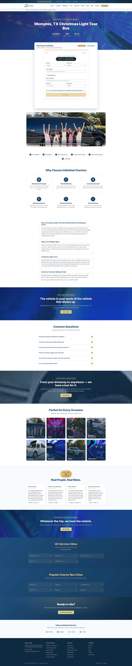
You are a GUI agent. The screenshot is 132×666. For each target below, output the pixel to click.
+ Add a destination (51, 75)
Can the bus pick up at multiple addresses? (65, 342)
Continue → (66, 94)
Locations (58, 5)
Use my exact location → (66, 549)
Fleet (52, 5)
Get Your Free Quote (66, 612)
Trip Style (48, 63)
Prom (71, 5)
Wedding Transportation (51, 645)
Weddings (65, 5)
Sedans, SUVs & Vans (72, 650)
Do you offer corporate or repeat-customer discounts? (65, 358)
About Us (90, 645)
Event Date (48, 83)
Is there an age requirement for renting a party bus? (65, 347)
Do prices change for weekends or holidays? (65, 336)
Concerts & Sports (50, 657)
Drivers (90, 647)
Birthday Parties (49, 652)
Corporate (76, 5)
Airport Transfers (50, 650)
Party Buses (70, 645)
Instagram (105, 663)
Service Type (69, 63)
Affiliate (97, 5)
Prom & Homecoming (51, 647)
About (91, 5)
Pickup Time (69, 83)
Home (27, 9)
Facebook (98, 663)
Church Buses (70, 657)
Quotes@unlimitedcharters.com (32, 651)
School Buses (70, 654)
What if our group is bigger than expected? (65, 352)
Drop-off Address (50, 78)
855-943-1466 (59, 1)
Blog (87, 5)
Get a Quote (66, 312)
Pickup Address (49, 69)
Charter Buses (70, 647)
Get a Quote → (104, 5)
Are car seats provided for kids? (65, 363)
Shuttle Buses (70, 652)
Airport (83, 5)
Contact (90, 652)
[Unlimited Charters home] (29, 5)
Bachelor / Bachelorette (51, 654)
